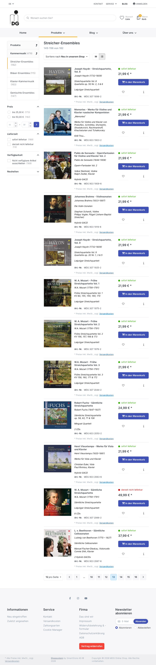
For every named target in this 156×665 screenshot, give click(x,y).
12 (106, 577)
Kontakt (98, 4)
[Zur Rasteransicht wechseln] (96, 56)
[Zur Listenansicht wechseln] (102, 56)
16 (136, 577)
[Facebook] (70, 598)
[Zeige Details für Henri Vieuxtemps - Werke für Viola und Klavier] (57, 458)
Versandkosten (106, 102)
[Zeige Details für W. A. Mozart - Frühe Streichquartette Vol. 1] (57, 293)
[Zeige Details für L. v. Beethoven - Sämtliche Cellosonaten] (57, 543)
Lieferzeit (12, 134)
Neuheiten (13, 171)
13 (113, 577)
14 (121, 577)
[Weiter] (143, 577)
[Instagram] (78, 598)
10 (91, 577)
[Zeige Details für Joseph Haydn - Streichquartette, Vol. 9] (57, 252)
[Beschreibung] (143, 92)
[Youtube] (86, 598)
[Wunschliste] (123, 92)
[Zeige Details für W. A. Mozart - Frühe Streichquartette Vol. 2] (57, 333)
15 (128, 577)
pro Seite (52, 577)
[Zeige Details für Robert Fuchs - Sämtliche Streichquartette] (57, 415)
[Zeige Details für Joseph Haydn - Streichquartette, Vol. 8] (57, 81)
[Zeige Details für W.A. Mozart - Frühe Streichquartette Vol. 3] (57, 374)
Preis (10, 106)
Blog (125, 4)
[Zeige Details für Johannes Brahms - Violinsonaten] (57, 209)
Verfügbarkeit (15, 155)
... (84, 577)
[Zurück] (69, 577)
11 (99, 577)
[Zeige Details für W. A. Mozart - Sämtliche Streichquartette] (57, 502)
